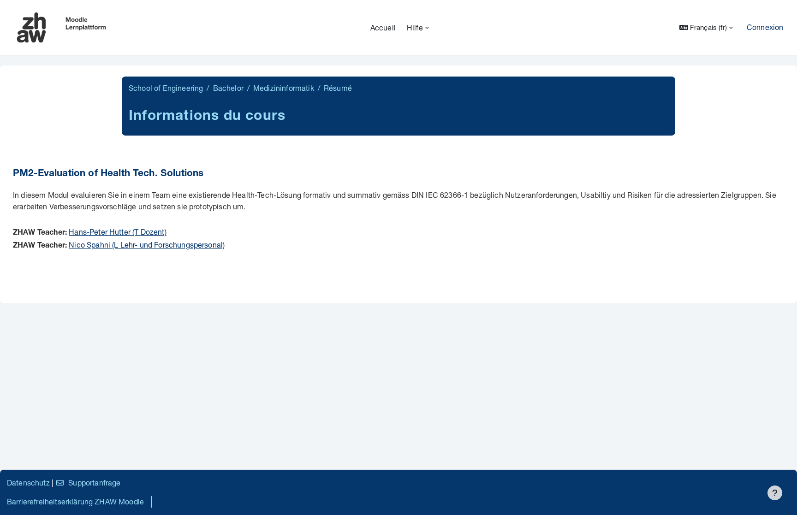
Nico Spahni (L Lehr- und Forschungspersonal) (147, 244)
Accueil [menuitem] (383, 27)
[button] (706, 27)
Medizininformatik (283, 87)
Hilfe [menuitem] (415, 27)
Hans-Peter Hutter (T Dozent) (117, 231)
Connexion (765, 27)
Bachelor (228, 87)
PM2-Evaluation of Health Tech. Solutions (108, 174)
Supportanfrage (94, 482)
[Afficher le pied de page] (774, 492)
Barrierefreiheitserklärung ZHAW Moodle (75, 501)
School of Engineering (166, 87)
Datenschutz (28, 482)
